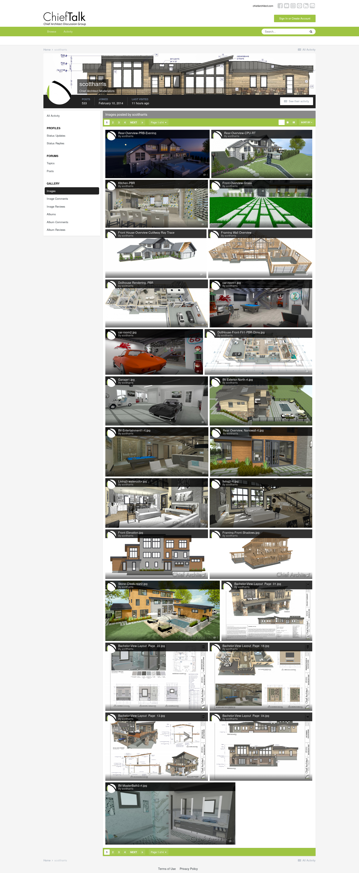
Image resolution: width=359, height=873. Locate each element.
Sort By (306, 122)
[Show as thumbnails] (282, 122)
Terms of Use (167, 869)
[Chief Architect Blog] (312, 5)
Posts (50, 171)
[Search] (311, 31)
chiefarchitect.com (263, 5)
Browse (51, 31)
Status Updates (56, 135)
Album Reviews (56, 230)
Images (51, 191)
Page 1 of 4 (158, 122)
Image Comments (57, 199)
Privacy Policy (189, 869)
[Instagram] (293, 5)
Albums (51, 214)
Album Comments (57, 222)
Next (133, 122)
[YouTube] (286, 5)
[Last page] (142, 122)
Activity (68, 31)
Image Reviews (56, 206)
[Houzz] (306, 5)
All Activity (53, 116)
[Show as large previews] (288, 122)
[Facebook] (280, 5)
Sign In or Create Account (294, 18)
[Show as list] (294, 122)
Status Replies (55, 143)
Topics (51, 163)
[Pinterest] (299, 5)
